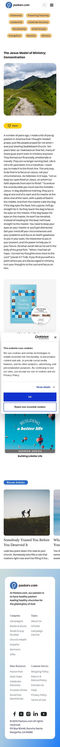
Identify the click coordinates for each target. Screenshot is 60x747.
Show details (43, 387)
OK (30, 397)
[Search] (44, 5)
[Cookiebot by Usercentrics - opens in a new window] (36, 337)
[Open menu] (51, 5)
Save (15, 125)
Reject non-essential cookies (30, 407)
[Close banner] (55, 337)
